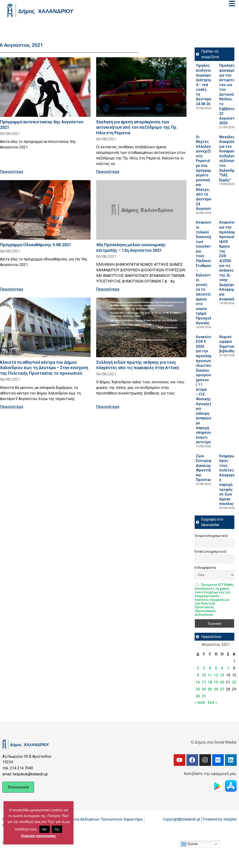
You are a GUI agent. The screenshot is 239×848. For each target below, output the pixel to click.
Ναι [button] (44, 829)
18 (210, 682)
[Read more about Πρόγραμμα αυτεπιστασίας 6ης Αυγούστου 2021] (45, 87)
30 (198, 696)
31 (204, 696)
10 (204, 675)
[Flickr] (218, 760)
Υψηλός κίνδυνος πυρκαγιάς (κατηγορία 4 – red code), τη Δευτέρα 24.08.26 (205, 84)
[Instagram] (205, 760)
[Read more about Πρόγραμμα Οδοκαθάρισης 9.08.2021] (45, 210)
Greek (192, 844)
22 (234, 682)
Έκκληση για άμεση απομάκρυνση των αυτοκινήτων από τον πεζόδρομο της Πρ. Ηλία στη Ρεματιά (136, 127)
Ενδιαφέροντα (205, 567)
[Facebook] (192, 760)
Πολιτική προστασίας (38, 836)
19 (216, 682)
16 (198, 682)
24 (204, 689)
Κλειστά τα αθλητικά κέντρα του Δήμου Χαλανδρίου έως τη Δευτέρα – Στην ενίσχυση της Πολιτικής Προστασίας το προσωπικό (44, 367)
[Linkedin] (231, 760)
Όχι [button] (57, 829)
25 (210, 689)
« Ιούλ (200, 702)
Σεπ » (212, 702)
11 (210, 675)
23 (198, 689)
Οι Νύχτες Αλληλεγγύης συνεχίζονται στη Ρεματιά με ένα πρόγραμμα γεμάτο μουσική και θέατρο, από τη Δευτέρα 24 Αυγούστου (207, 173)
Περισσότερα (11, 171)
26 (216, 689)
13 (222, 675)
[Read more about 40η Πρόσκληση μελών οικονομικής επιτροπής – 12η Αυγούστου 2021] (141, 210)
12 (216, 675)
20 (222, 682)
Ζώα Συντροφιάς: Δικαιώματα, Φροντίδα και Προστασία (207, 468)
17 (204, 682)
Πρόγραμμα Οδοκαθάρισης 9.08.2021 (35, 244)
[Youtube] (179, 760)
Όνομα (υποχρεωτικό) (211, 536)
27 (222, 689)
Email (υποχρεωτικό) (210, 551)
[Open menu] (231, 3)
